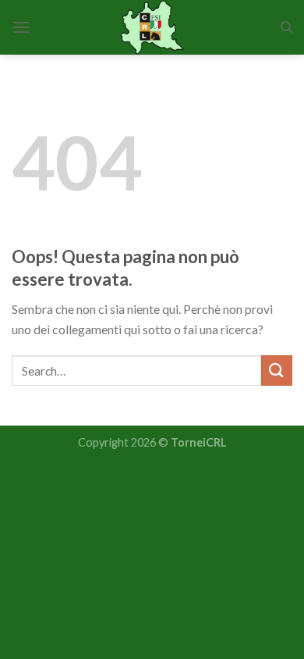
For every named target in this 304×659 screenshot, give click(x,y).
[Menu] (21, 27)
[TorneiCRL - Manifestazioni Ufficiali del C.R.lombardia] (152, 27)
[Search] (286, 27)
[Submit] (276, 370)
